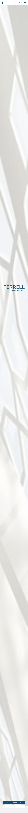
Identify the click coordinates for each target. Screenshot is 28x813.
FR (21, 2)
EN (19, 2)
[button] (25, 2)
